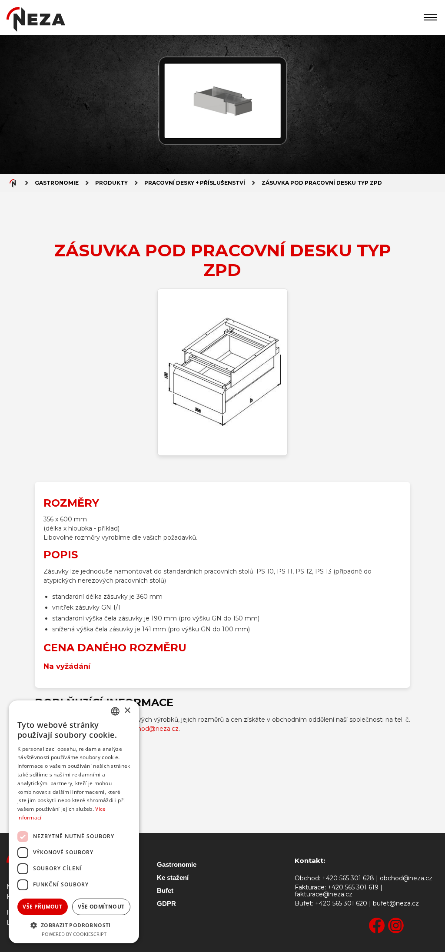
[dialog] (74, 821)
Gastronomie (57, 182)
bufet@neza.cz (396, 903)
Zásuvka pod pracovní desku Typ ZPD (322, 182)
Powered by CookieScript (74, 934)
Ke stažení (173, 877)
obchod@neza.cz (152, 729)
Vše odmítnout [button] (101, 906)
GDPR (166, 903)
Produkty (111, 182)
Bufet (165, 890)
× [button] (127, 710)
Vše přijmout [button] (42, 906)
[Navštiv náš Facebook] (377, 926)
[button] (73, 925)
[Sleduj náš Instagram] (396, 926)
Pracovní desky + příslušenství (194, 182)
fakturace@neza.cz (323, 894)
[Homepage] (36, 21)
